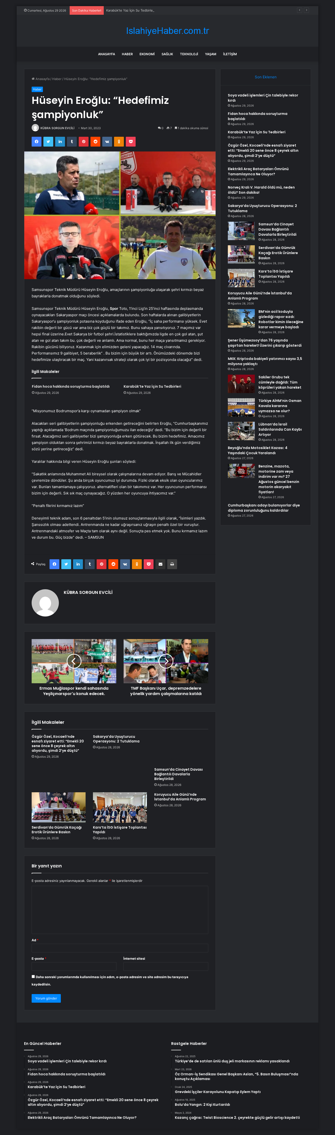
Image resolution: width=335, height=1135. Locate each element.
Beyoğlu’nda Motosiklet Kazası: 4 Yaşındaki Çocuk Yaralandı (257, 450)
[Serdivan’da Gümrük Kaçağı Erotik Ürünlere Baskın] (59, 807)
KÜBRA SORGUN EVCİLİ (57, 128)
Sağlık (167, 54)
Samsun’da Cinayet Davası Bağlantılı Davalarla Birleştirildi (178, 774)
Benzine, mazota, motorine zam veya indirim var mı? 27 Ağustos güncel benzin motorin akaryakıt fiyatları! (278, 479)
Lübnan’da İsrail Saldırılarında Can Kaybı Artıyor (280, 429)
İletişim (230, 54)
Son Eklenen (266, 77)
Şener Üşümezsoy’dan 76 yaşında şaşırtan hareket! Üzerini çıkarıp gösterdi (265, 343)
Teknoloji (189, 54)
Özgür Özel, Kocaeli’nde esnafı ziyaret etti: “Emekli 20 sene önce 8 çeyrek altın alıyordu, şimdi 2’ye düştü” (58, 743)
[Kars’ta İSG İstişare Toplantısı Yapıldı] (120, 807)
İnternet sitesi (134, 958)
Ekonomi (147, 54)
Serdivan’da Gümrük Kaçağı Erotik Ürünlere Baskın (57, 829)
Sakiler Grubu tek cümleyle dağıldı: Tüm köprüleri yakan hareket (279, 382)
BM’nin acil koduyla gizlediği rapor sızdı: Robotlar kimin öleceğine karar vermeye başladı (280, 319)
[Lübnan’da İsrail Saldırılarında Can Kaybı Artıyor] (241, 431)
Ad (35, 940)
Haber (127, 54)
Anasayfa (106, 54)
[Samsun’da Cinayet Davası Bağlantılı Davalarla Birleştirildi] (181, 749)
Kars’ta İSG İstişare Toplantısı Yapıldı (120, 829)
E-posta (39, 958)
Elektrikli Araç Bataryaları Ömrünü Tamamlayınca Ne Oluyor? (258, 171)
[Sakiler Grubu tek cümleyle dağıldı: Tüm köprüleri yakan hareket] (241, 384)
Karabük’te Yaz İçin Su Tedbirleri (130, 10)
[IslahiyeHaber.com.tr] (167, 31)
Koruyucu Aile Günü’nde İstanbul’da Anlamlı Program (180, 797)
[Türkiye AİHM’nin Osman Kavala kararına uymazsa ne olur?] (241, 407)
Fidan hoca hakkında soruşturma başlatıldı (71, 386)
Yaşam (210, 54)
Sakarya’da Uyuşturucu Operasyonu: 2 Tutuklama (116, 739)
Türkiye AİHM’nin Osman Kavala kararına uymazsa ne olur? (279, 405)
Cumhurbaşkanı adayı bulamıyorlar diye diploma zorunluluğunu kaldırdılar (264, 508)
